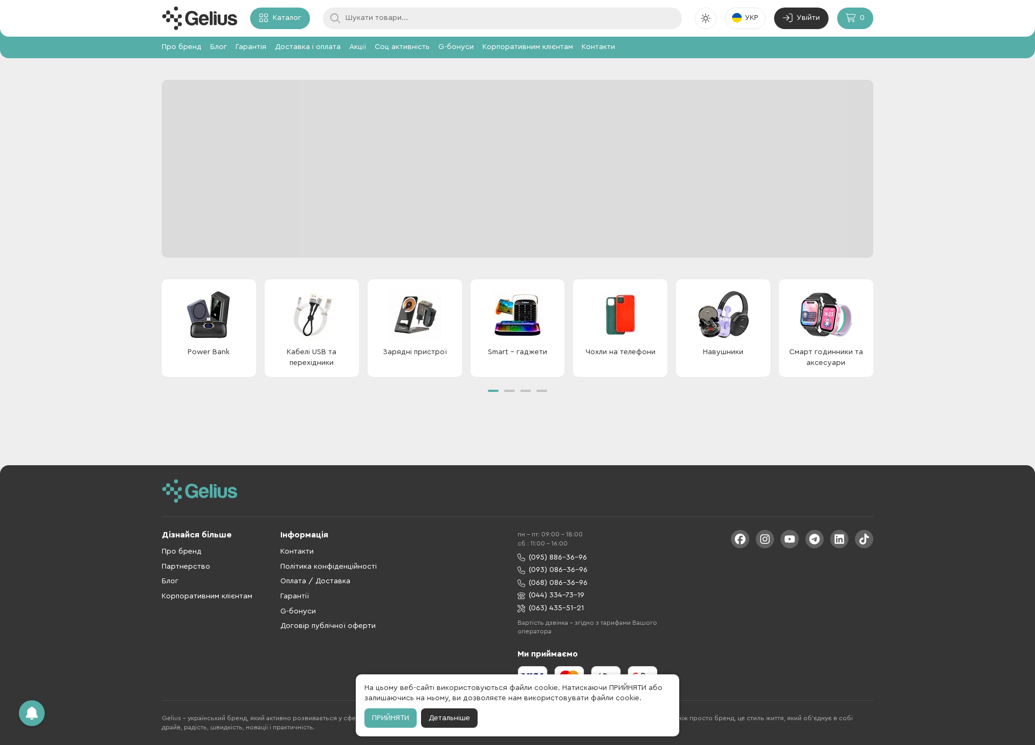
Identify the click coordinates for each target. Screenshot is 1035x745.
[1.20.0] (199, 18)
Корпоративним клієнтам (527, 47)
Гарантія (251, 47)
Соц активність (402, 47)
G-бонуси (456, 47)
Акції (357, 47)
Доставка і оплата (308, 47)
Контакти (598, 47)
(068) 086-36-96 (558, 583)
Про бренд (182, 47)
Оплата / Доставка (315, 581)
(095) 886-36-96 (558, 557)
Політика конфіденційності (328, 566)
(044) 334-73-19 (556, 595)
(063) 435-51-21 (556, 608)
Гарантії (294, 596)
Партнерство (186, 566)
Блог (218, 47)
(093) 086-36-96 (558, 570)
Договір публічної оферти (328, 626)
